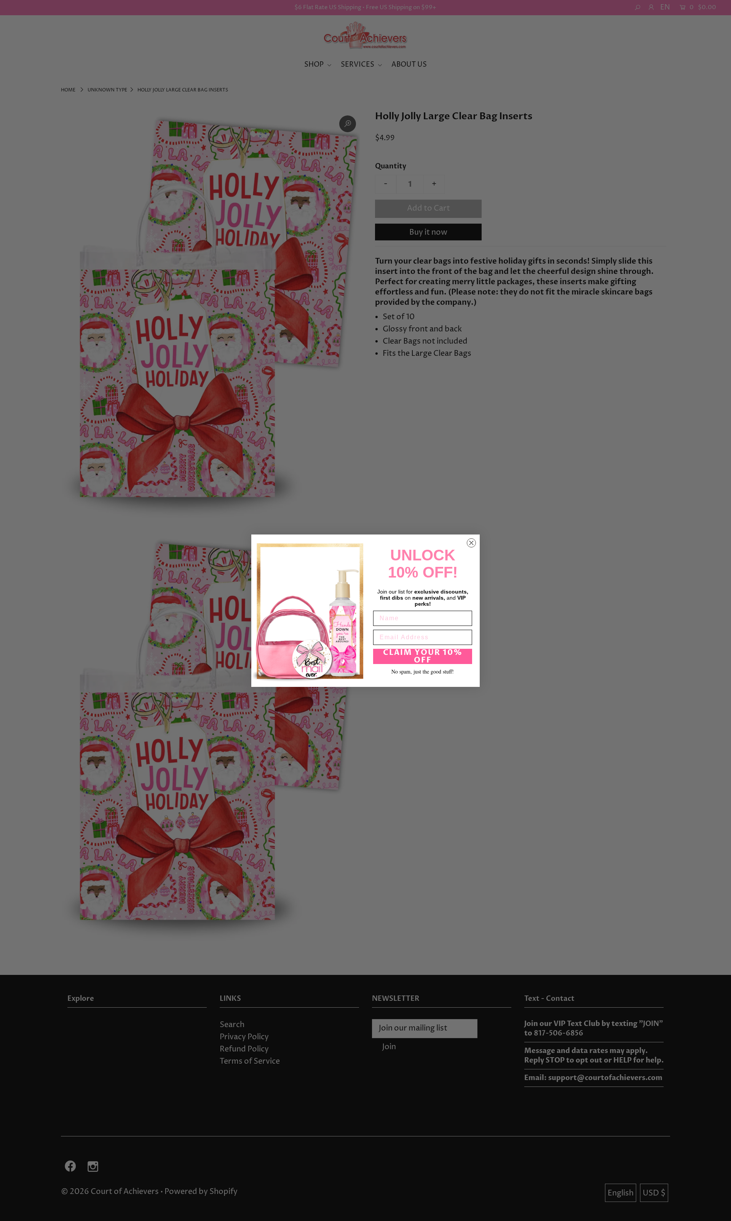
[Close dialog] (471, 542)
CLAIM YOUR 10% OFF (423, 656)
